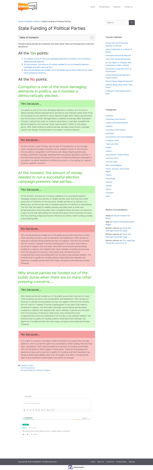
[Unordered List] (39, 410)
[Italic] (27, 410)
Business (109, 116)
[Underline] (30, 410)
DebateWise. (37, 462)
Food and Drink (112, 144)
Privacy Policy (104, 7)
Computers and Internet (116, 119)
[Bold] (24, 410)
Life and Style (111, 162)
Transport (110, 193)
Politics (37, 21)
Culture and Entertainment (117, 123)
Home (93, 7)
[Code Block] (45, 410)
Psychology (110, 178)
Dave (24, 428)
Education (110, 133)
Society (109, 186)
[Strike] (33, 410)
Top (148, 455)
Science (109, 182)
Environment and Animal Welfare (119, 137)
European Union (112, 140)
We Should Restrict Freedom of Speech (36, 370)
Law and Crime (112, 158)
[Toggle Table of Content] (90, 37)
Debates (28, 21)
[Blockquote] (42, 410)
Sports (108, 189)
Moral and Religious (114, 165)
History (109, 151)
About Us (117, 7)
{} (50, 410)
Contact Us (129, 7)
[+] (53, 410)
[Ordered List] (36, 410)
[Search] (132, 22)
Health (108, 148)
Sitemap (132, 462)
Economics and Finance (115, 130)
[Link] (47, 410)
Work (108, 196)
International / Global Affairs (117, 155)
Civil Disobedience (28, 368)
